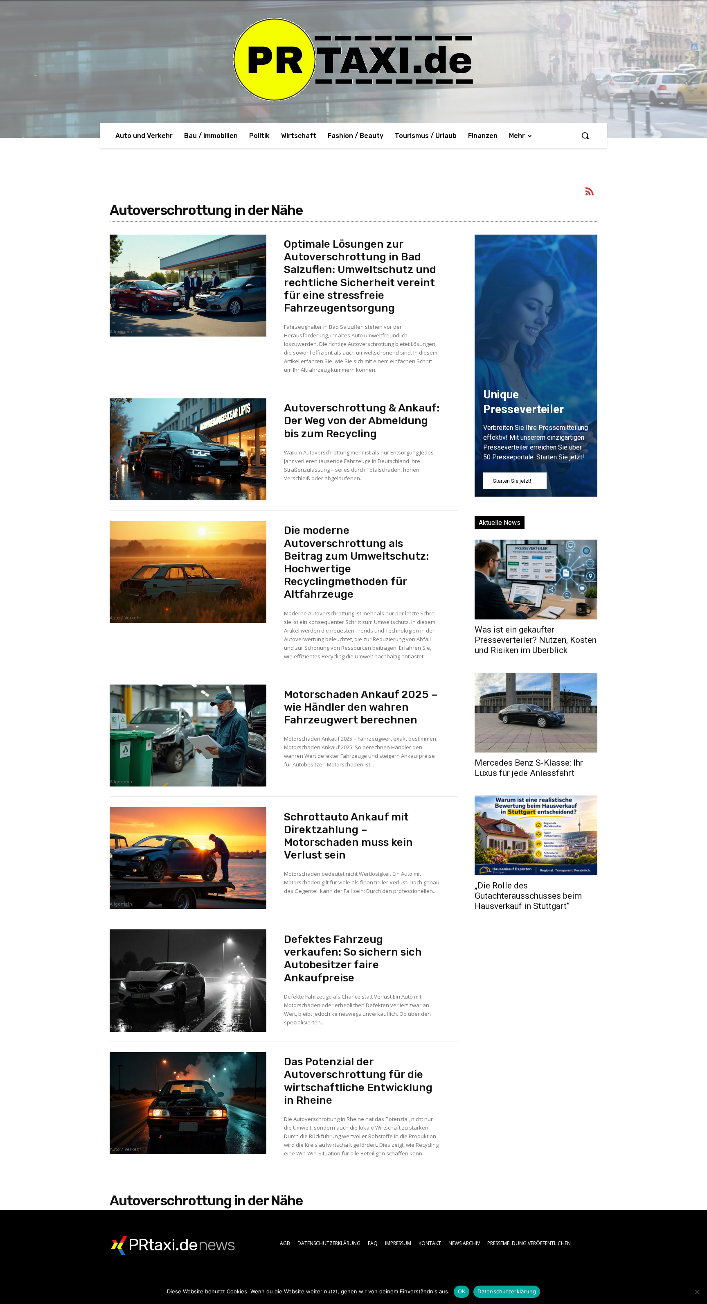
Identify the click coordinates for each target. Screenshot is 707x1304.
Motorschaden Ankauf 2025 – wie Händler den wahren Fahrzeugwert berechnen (361, 707)
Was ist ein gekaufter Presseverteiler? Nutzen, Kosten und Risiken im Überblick (536, 640)
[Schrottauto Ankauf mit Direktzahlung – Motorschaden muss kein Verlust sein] (188, 858)
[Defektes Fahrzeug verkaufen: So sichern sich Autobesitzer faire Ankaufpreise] (188, 980)
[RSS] (590, 193)
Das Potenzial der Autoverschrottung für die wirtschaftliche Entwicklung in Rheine (358, 1081)
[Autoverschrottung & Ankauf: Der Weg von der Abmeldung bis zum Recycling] (188, 449)
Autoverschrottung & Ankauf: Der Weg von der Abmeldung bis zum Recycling (361, 421)
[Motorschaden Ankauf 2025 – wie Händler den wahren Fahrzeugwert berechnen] (188, 735)
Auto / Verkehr (125, 495)
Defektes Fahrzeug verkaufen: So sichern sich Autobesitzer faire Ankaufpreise (353, 958)
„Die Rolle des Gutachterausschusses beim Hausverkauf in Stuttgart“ (528, 896)
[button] (585, 135)
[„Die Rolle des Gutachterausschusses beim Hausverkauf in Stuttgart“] (536, 835)
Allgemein (121, 332)
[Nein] (697, 1292)
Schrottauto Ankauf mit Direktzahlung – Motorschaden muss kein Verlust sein (348, 836)
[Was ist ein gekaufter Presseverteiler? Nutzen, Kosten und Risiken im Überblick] (536, 579)
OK (462, 1291)
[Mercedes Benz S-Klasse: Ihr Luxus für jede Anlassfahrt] (536, 713)
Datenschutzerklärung (506, 1291)
